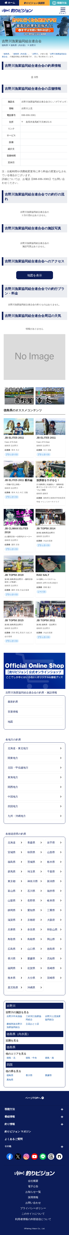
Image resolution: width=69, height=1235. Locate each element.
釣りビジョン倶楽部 (34, 3)
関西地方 (13, 786)
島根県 (31, 939)
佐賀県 (31, 968)
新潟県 (51, 881)
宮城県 (11, 852)
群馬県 (11, 871)
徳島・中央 (31, 1058)
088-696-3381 (28, 115)
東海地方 (13, 777)
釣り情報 (10, 1124)
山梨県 (11, 900)
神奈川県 (32, 881)
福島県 (11, 861)
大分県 (31, 977)
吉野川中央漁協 (14, 1016)
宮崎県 (51, 977)
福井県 (51, 890)
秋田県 (31, 852)
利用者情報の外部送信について (33, 1219)
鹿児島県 (13, 987)
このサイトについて (33, 1213)
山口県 (31, 948)
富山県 (11, 890)
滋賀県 (11, 919)
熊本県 (11, 977)
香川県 (11, 958)
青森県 (31, 842)
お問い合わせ (33, 1202)
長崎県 (51, 968)
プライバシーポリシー (33, 1208)
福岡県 (11, 968)
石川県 (31, 890)
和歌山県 (52, 929)
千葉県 (51, 871)
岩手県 (51, 842)
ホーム (11, 2)
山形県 (51, 852)
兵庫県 (11, 929)
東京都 (11, 881)
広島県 (11, 948)
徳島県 (5, 45)
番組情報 (10, 1116)
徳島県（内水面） (19, 45)
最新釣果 (13, 701)
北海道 (11, 842)
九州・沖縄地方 (17, 815)
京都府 (31, 919)
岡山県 (51, 939)
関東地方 (13, 757)
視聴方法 (62, 2)
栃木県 (51, 861)
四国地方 (13, 806)
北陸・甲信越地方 (18, 767)
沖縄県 (31, 987)
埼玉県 (31, 871)
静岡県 (11, 910)
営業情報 (13, 711)
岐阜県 (51, 900)
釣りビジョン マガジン (18, 1131)
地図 (10, 721)
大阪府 (51, 919)
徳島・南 (49, 1058)
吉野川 (33, 45)
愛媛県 (31, 958)
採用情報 (33, 1197)
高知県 (51, 958)
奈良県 (31, 929)
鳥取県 (11, 939)
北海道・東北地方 (18, 748)
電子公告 (33, 1186)
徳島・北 (11, 1058)
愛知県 (31, 910)
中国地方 (13, 796)
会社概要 (33, 1180)
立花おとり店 (32, 1024)
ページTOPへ (33, 1097)
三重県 (51, 910)
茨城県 (31, 861)
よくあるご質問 (14, 1138)
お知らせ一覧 (33, 1191)
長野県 (31, 900)
